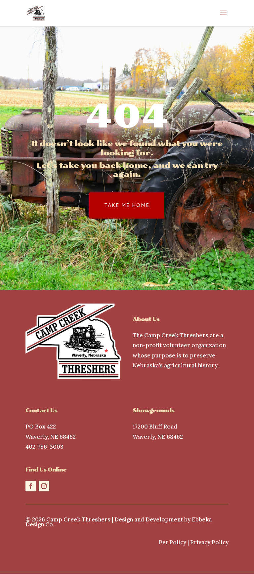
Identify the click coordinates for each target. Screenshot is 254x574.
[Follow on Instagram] (44, 486)
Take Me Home (126, 205)
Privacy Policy (209, 542)
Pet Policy (172, 542)
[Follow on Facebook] (30, 486)
